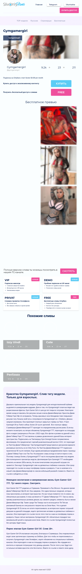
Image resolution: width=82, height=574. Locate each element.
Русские (34, 21)
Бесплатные (59, 21)
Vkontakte (70, 5)
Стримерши (46, 21)
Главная (38, 5)
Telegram (53, 5)
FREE (74, 297)
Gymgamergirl (14, 38)
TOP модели (22, 21)
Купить (61, 83)
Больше (35, 279)
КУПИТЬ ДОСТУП (69, 10)
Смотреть (68, 271)
